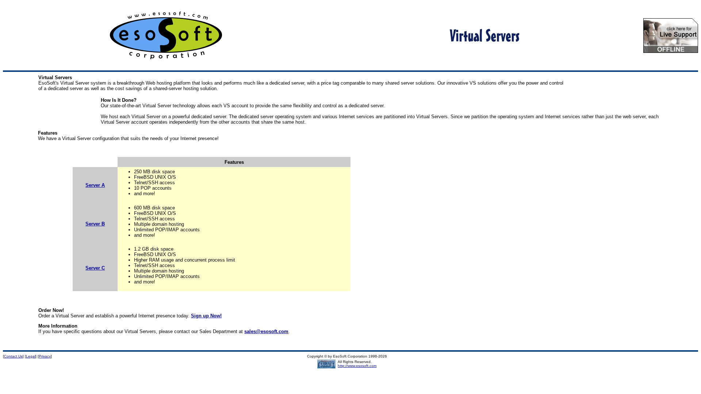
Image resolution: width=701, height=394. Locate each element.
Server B (95, 224)
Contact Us (13, 356)
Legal (30, 356)
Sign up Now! (206, 315)
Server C (95, 268)
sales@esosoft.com (266, 331)
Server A (95, 185)
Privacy (45, 356)
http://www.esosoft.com (357, 366)
